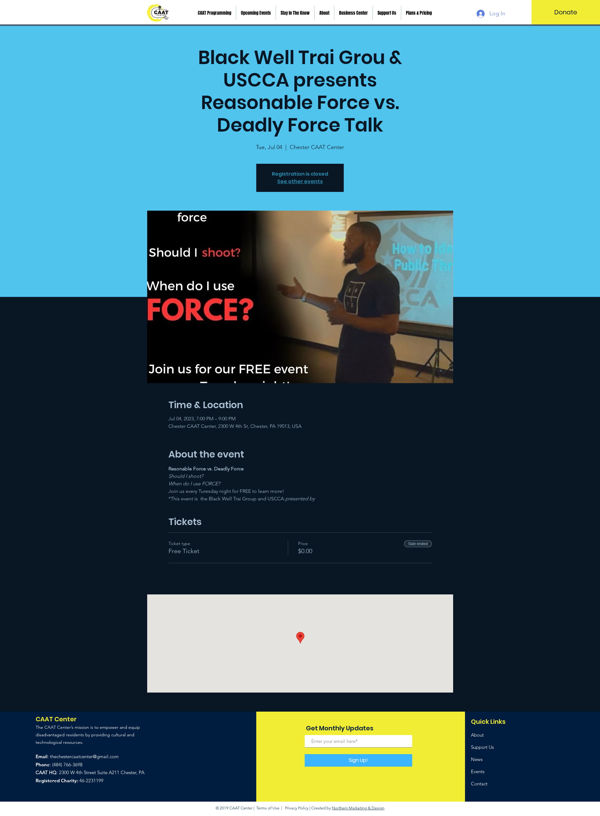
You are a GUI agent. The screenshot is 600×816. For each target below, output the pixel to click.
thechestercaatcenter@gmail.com (84, 756)
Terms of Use (267, 808)
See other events (300, 181)
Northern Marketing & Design (358, 808)
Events (477, 771)
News (476, 759)
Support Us (482, 747)
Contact (479, 784)
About (477, 735)
